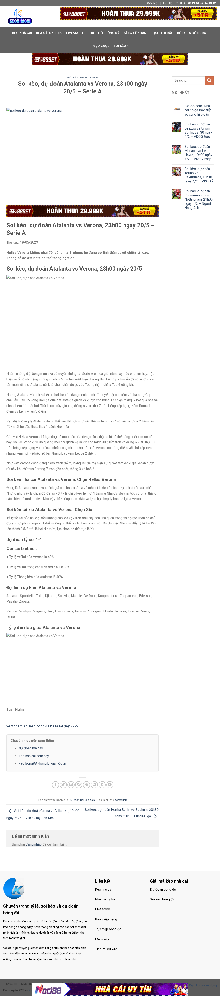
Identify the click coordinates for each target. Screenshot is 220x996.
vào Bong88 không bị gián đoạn (42, 763)
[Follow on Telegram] (210, 3)
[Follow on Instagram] (177, 3)
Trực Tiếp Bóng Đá (103, 33)
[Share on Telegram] (109, 784)
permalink (121, 799)
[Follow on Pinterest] (189, 3)
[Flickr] (201, 3)
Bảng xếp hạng (136, 33)
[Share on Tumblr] (102, 784)
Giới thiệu (153, 3)
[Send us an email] (185, 3)
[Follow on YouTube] (197, 3)
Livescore (75, 33)
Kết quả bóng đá (191, 33)
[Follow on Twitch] (214, 3)
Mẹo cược (101, 46)
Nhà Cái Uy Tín (48, 33)
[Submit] (209, 80)
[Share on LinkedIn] (94, 784)
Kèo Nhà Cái (22, 33)
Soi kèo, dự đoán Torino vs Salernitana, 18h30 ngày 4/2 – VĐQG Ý (199, 175)
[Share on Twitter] (63, 784)
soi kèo (119, 46)
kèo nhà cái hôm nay (34, 756)
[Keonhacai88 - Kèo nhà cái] (20, 16)
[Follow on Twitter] (181, 3)
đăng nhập (34, 844)
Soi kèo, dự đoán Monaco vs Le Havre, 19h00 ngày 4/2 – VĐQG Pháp (198, 153)
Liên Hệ (168, 3)
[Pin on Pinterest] (78, 784)
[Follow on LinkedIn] (193, 3)
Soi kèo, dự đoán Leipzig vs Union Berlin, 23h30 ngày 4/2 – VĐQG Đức (198, 130)
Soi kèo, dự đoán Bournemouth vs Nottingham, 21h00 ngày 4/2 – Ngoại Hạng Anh (199, 199)
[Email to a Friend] (71, 784)
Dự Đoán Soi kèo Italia (82, 77)
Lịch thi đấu (163, 33)
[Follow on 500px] (206, 3)
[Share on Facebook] (55, 784)
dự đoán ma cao (31, 748)
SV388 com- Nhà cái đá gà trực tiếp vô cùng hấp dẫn (198, 110)
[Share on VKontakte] (86, 784)
